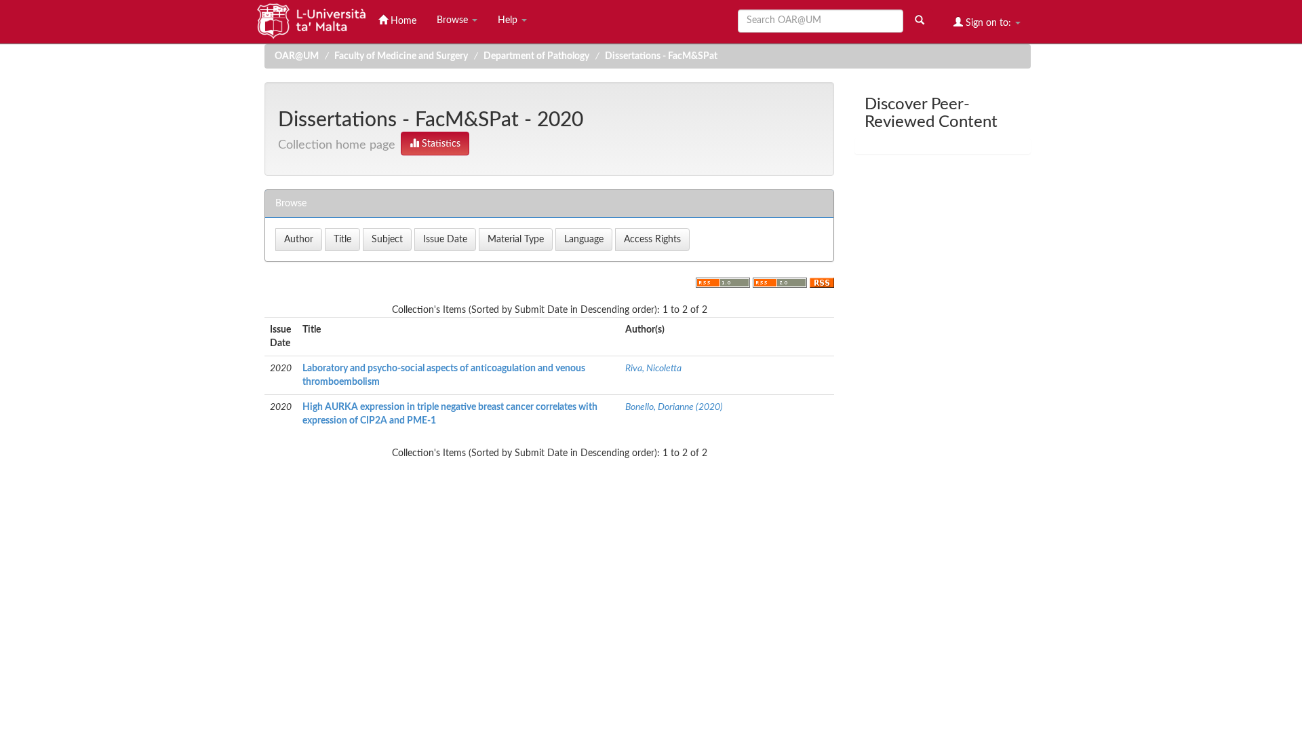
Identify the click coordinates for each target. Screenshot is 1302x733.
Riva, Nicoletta (653, 368)
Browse (454, 20)
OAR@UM (297, 56)
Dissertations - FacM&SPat (661, 56)
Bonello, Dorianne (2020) (674, 407)
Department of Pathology (536, 56)
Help (509, 20)
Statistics (439, 144)
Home (402, 21)
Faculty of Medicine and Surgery (401, 56)
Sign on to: (988, 23)
